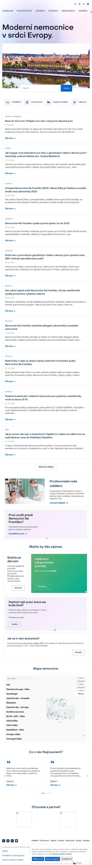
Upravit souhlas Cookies (12, 860)
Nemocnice (68, 11)
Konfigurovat (67, 859)
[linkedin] (83, 4)
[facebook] (75, 4)
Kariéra (82, 11)
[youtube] (88, 4)
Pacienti (53, 11)
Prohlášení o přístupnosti (13, 856)
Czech (79, 863)
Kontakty (86, 840)
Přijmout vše (38, 859)
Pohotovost (24, 11)
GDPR (5, 851)
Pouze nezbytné (52, 859)
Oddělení (7, 11)
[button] (5, 776)
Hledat (66, 88)
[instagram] (79, 4)
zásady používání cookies (62, 854)
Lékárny (40, 11)
